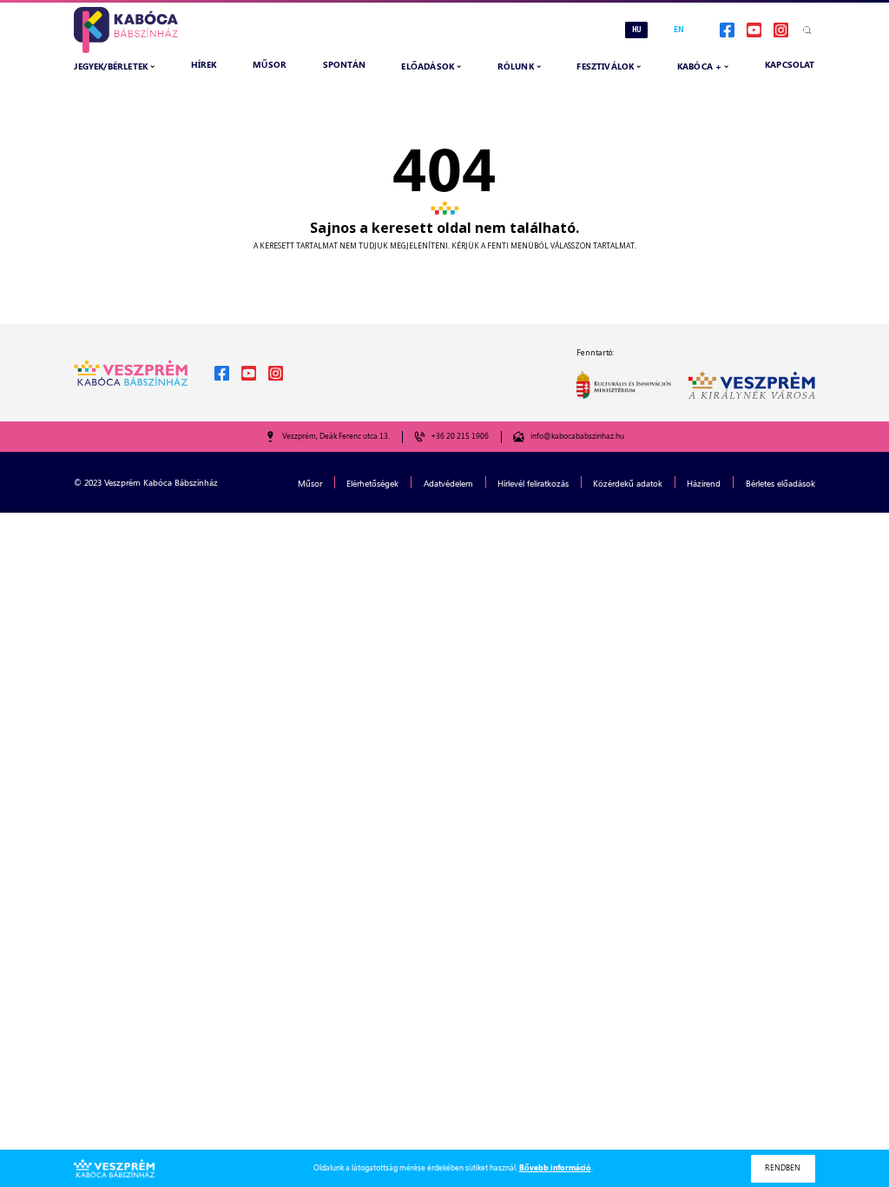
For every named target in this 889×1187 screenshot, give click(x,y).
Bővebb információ (555, 1167)
